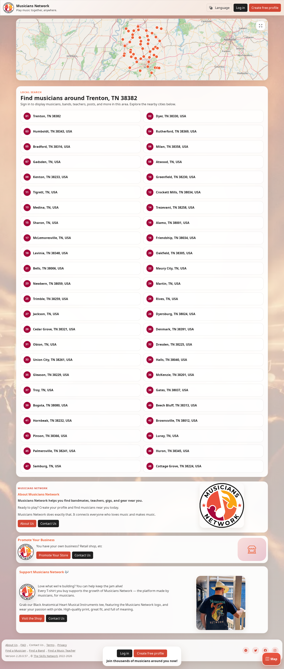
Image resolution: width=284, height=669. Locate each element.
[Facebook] (265, 650)
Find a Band (37, 650)
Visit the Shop (32, 618)
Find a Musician (15, 650)
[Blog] (245, 650)
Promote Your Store (53, 555)
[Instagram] (275, 650)
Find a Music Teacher (62, 650)
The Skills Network (46, 656)
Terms (50, 645)
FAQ (23, 645)
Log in (240, 8)
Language (222, 8)
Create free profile (265, 8)
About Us (27, 523)
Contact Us (48, 523)
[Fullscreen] (260, 25)
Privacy (62, 645)
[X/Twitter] (255, 650)
